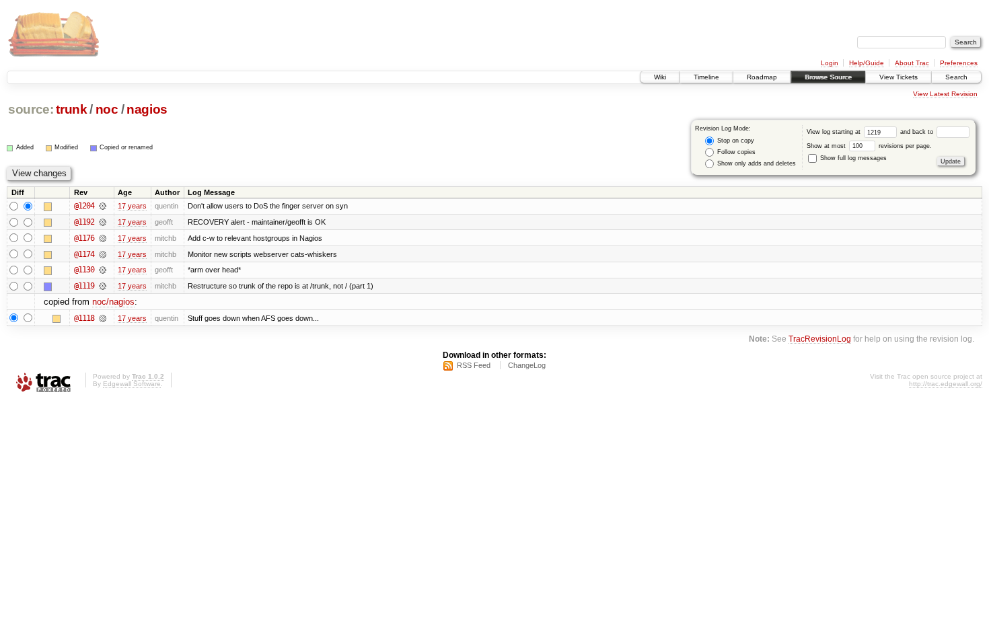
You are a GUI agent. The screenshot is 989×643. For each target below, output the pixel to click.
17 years (132, 206)
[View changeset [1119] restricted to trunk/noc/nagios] (102, 286)
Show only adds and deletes (755, 163)
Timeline (706, 77)
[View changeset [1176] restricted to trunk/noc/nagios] (102, 238)
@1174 (84, 254)
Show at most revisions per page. (869, 146)
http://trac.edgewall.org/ (945, 383)
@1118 (84, 318)
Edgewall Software (132, 383)
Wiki (660, 77)
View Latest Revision (945, 94)
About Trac (912, 63)
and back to (917, 131)
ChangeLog (527, 365)
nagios (147, 109)
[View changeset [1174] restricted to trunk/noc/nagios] (102, 254)
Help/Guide (866, 63)
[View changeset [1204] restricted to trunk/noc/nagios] (102, 206)
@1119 (84, 286)
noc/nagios (113, 302)
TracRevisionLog (820, 338)
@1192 (84, 222)
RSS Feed (473, 365)
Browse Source (828, 77)
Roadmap (762, 77)
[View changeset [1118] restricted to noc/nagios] (102, 318)
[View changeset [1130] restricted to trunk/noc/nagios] (102, 269)
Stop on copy (734, 140)
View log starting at (835, 131)
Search (956, 77)
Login (829, 63)
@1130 (84, 269)
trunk (71, 109)
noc (107, 109)
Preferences (959, 63)
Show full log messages (852, 158)
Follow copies (735, 152)
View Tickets (898, 77)
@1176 (84, 238)
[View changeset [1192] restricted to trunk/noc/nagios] (102, 222)
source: (31, 109)
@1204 (84, 206)
